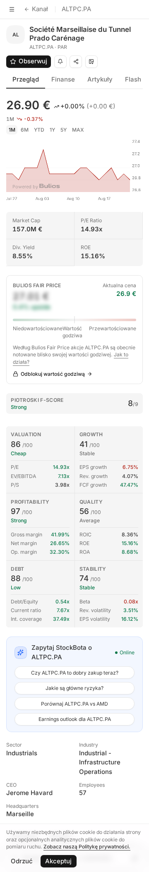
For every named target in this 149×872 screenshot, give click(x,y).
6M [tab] (25, 130)
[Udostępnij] (76, 61)
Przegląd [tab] (25, 79)
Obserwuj (33, 61)
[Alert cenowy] (60, 61)
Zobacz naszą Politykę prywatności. (86, 846)
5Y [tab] (63, 130)
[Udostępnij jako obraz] (91, 61)
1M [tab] (12, 130)
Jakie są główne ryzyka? (74, 688)
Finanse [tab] (63, 79)
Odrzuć (22, 861)
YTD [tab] (39, 130)
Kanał (40, 9)
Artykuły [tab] (100, 79)
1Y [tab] (52, 130)
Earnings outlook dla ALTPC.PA (74, 719)
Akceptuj (58, 861)
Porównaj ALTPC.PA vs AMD (74, 704)
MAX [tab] (78, 130)
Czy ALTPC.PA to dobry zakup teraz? (74, 673)
